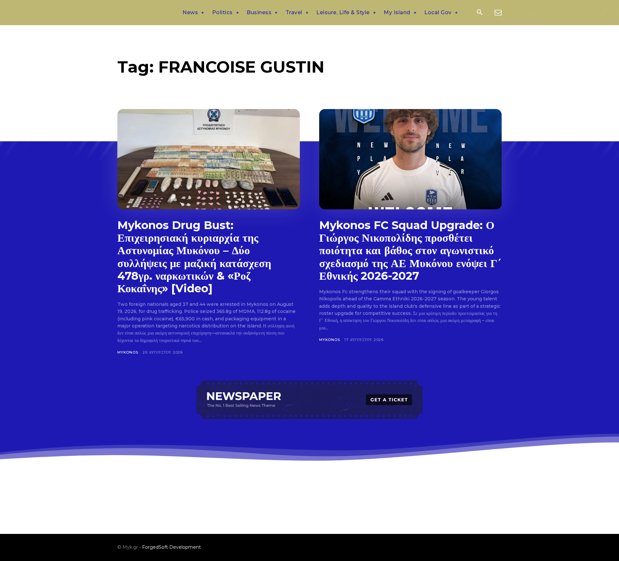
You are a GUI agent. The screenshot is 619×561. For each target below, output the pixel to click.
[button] (479, 12)
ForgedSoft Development (171, 547)
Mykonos (127, 352)
